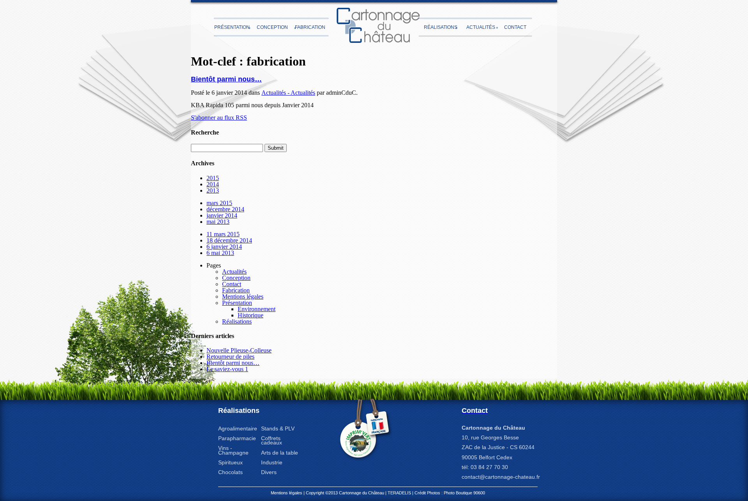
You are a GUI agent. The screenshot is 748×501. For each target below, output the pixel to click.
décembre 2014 (225, 209)
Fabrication (310, 27)
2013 (212, 190)
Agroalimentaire (237, 428)
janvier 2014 (221, 215)
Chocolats (230, 472)
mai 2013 (217, 221)
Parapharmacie (237, 438)
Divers (269, 472)
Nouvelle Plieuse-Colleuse (239, 350)
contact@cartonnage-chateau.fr (501, 477)
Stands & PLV (278, 428)
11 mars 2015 (223, 234)
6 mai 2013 (220, 253)
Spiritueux (230, 462)
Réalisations (440, 27)
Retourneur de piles (230, 356)
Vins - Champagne (233, 450)
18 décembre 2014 (229, 240)
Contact (515, 27)
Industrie (271, 462)
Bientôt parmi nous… (226, 79)
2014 (212, 184)
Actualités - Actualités (288, 92)
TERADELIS (399, 492)
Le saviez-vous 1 (227, 369)
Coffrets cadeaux (271, 440)
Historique (250, 315)
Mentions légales (242, 296)
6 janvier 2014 (224, 246)
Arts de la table (279, 453)
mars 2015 (219, 203)
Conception (272, 27)
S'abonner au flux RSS (219, 117)
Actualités (480, 27)
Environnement (256, 309)
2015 (212, 178)
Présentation (232, 27)
